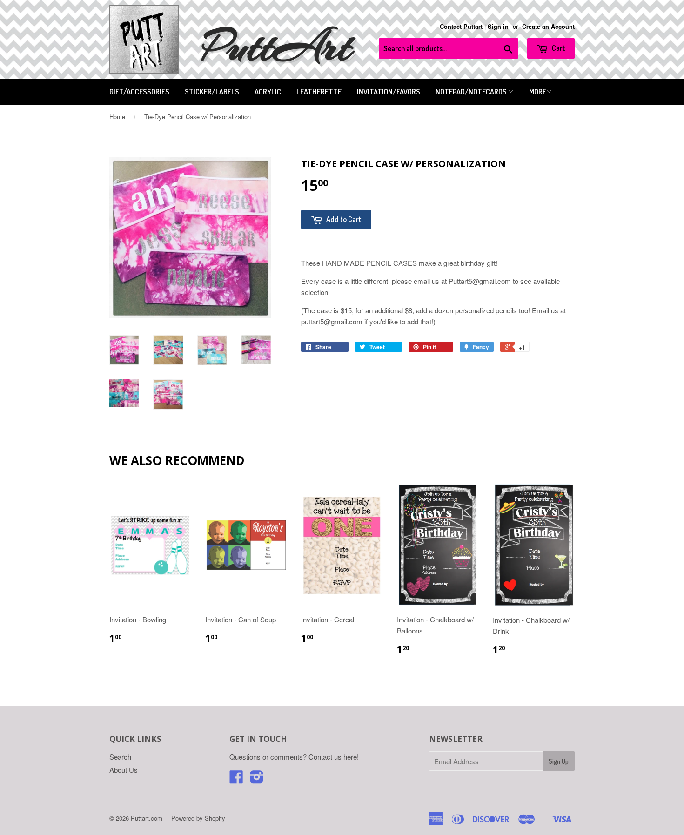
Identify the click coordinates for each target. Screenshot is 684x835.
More (537, 91)
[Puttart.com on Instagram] (257, 779)
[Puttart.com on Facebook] (236, 779)
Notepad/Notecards (472, 91)
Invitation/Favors (388, 91)
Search (120, 756)
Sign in (498, 26)
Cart (557, 48)
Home (117, 116)
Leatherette (319, 91)
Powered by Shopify (198, 818)
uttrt (277, 46)
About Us (123, 769)
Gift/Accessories (139, 91)
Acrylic (268, 91)
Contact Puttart (461, 26)
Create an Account (548, 26)
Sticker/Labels (212, 91)
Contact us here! (333, 756)
